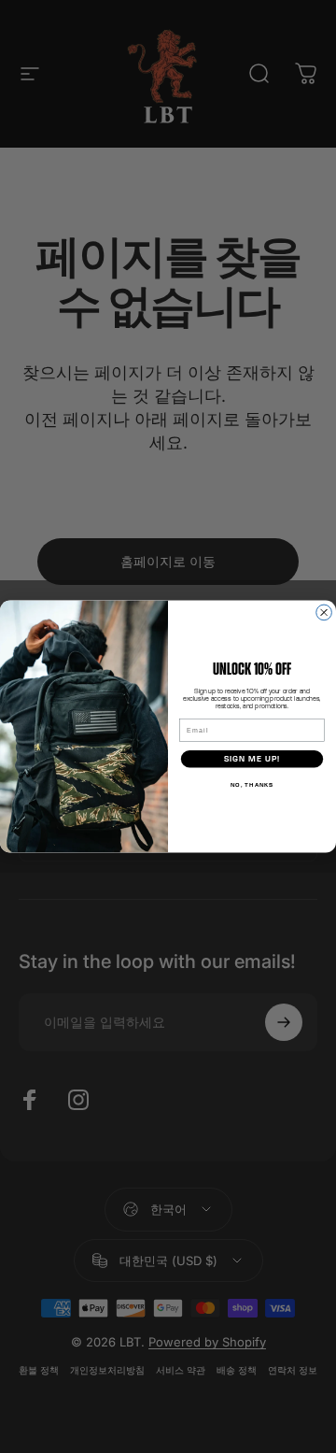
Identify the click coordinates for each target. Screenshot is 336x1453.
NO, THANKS (252, 784)
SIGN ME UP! (252, 758)
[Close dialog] (324, 612)
